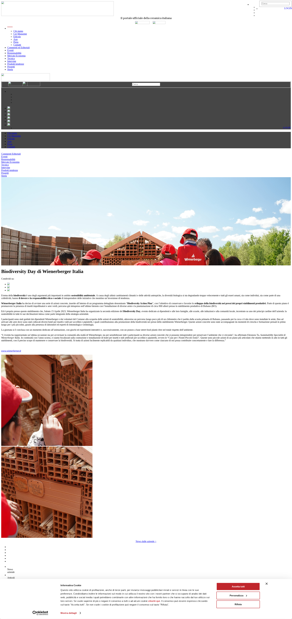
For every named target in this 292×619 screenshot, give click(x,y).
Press (15, 42)
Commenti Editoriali (11, 154)
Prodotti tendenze (15, 64)
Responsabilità (14, 53)
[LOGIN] (260, 8)
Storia (10, 69)
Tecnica (11, 58)
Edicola (17, 36)
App (15, 39)
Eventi (10, 50)
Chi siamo (18, 31)
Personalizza (236, 595)
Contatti (17, 44)
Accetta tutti (238, 586)
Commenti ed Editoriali (18, 47)
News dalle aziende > (146, 541)
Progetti (11, 66)
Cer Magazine (20, 34)
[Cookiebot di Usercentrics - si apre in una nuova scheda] (40, 613)
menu (10, 28)
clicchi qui (154, 601)
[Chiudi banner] (267, 584)
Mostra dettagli (69, 613)
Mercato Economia (16, 55)
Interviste (11, 61)
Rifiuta (238, 604)
